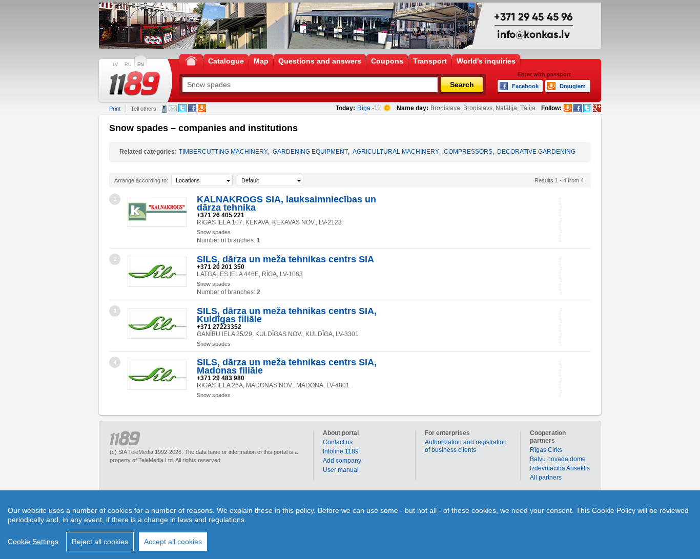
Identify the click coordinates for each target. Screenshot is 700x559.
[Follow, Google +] (597, 108)
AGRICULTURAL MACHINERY (396, 151)
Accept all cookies (173, 541)
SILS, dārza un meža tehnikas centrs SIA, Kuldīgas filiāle (287, 315)
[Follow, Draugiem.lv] (568, 108)
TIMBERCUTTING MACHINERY (223, 151)
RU (128, 64)
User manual (341, 469)
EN (140, 64)
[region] (350, 524)
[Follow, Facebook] (577, 108)
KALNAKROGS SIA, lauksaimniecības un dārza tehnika (286, 203)
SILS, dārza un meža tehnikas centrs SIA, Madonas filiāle (287, 366)
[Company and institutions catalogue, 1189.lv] (134, 83)
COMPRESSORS (468, 151)
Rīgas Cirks (546, 449)
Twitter (182, 108)
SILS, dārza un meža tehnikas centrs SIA (285, 259)
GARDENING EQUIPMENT (310, 151)
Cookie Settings (33, 541)
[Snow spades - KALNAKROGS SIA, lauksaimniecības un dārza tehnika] (157, 211)
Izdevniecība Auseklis (560, 468)
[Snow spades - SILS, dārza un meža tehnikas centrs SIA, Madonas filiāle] (157, 374)
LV (115, 64)
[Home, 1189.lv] (191, 60)
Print (114, 109)
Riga (363, 108)
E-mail (173, 108)
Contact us (338, 442)
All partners (546, 477)
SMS (164, 109)
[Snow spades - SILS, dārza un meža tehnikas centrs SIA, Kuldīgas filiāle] (157, 323)
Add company (342, 460)
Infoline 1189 (341, 451)
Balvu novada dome (558, 459)
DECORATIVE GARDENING (536, 151)
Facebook (192, 108)
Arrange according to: (141, 180)
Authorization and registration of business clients (466, 446)
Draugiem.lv (202, 108)
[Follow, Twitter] (587, 108)
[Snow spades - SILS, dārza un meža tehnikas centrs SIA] (157, 271)
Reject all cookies (100, 541)
